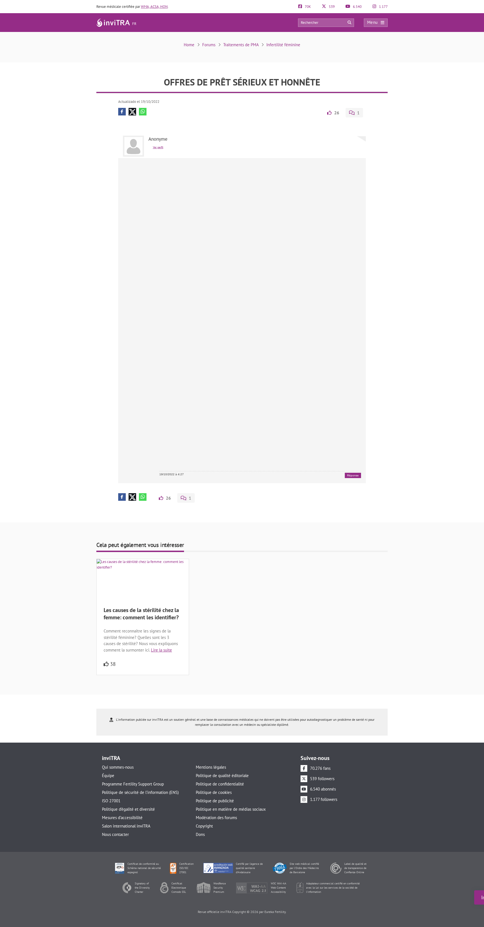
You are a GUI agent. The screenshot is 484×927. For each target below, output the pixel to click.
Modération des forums (216, 817)
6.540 (357, 6)
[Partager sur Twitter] (132, 111)
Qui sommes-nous (118, 767)
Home (189, 44)
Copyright (204, 826)
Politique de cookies (214, 792)
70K (307, 6)
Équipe (108, 775)
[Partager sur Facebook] (122, 111)
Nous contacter (115, 834)
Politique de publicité (215, 801)
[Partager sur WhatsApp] (142, 111)
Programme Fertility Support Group (133, 784)
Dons (200, 834)
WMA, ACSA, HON (154, 6)
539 (331, 6)
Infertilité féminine (283, 44)
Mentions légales (211, 767)
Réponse (353, 475)
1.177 (383, 6)
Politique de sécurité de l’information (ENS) (140, 792)
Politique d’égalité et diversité (128, 809)
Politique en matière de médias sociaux (231, 809)
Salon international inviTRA (126, 826)
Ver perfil (158, 147)
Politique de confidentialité (220, 784)
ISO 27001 (111, 801)
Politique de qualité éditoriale (222, 775)
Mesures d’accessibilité (122, 817)
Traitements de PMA (241, 44)
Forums (208, 44)
